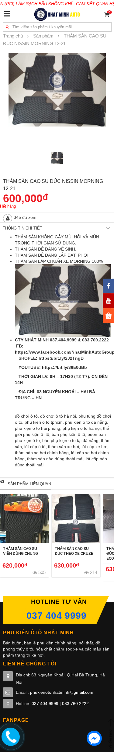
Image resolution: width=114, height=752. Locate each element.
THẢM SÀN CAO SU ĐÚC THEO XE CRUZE (74, 551)
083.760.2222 (75, 703)
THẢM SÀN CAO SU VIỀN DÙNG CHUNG (20, 551)
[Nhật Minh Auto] (57, 14)
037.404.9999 (45, 703)
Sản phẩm (43, 35)
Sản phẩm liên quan (29, 484)
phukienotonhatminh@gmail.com (61, 692)
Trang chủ (13, 35)
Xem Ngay (24, 518)
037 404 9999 (56, 616)
